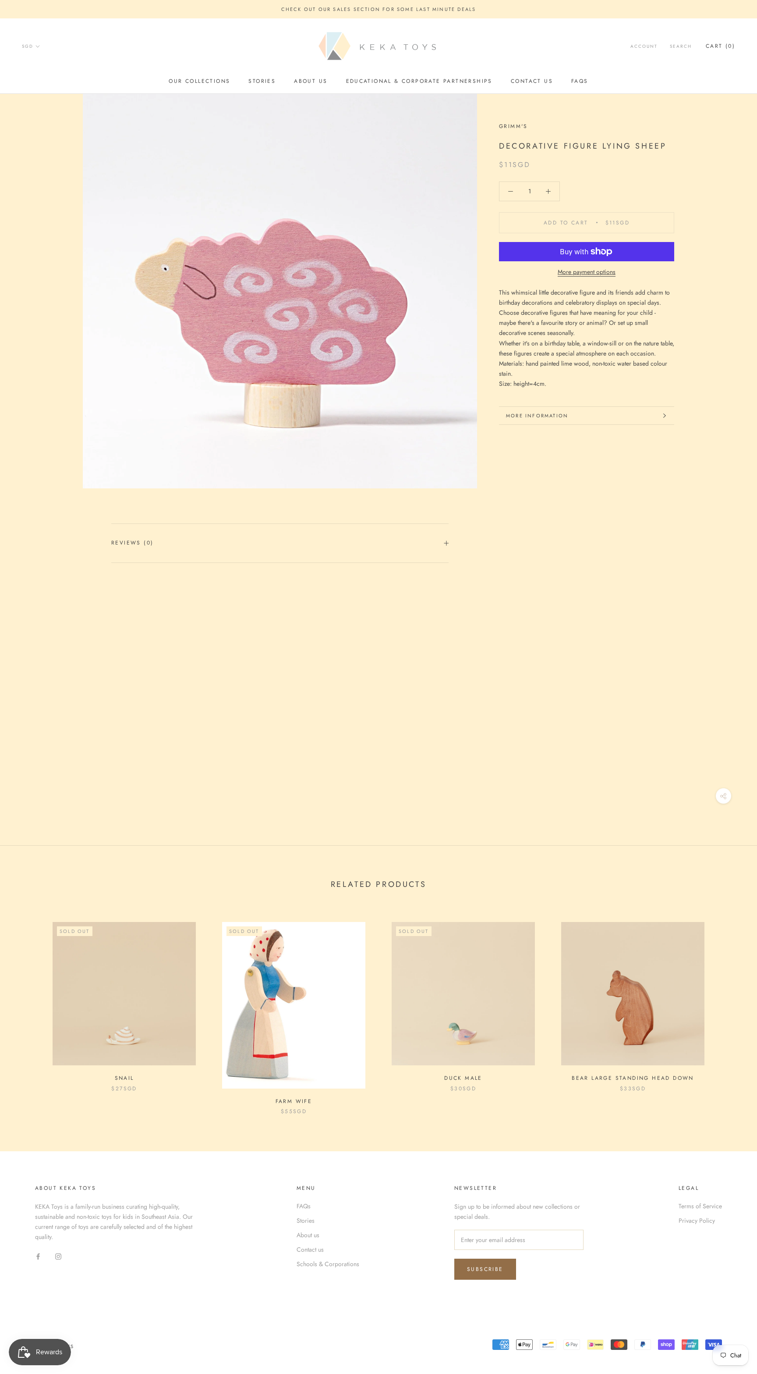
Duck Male (463, 1078)
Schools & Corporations (328, 1264)
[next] (729, 1009)
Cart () (720, 46)
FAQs (579, 81)
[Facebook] (38, 1256)
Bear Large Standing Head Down (633, 1078)
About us (310, 81)
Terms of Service (700, 1206)
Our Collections (199, 81)
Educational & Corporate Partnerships (419, 81)
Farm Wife (294, 1101)
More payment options (587, 271)
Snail (124, 1078)
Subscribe (485, 1269)
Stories (262, 81)
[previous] (27, 1009)
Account (644, 46)
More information (537, 415)
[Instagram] (58, 1256)
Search (681, 46)
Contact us (532, 81)
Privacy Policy (697, 1220)
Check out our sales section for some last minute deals (378, 9)
